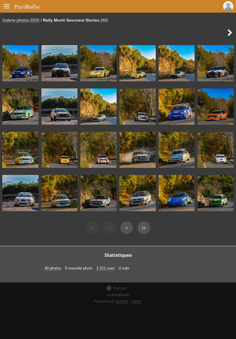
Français (116, 288)
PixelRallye (27, 6)
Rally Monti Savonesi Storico (71, 20)
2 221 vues (105, 268)
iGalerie (122, 301)
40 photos (53, 268)
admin (136, 301)
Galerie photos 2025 (20, 20)
